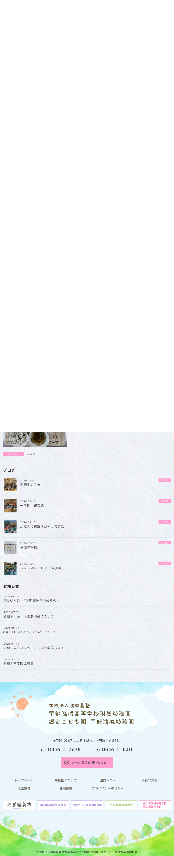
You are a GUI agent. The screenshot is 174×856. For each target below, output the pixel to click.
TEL (61, 750)
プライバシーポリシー (108, 788)
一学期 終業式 (32, 505)
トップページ (24, 780)
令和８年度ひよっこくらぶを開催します (33, 648)
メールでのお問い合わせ (89, 762)
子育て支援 (150, 780)
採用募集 (66, 788)
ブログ (31, 454)
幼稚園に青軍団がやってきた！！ (45, 526)
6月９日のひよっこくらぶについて (29, 632)
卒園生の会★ (30, 484)
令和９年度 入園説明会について (28, 616)
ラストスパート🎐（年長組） (42, 568)
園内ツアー (108, 780)
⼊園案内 (24, 788)
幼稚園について (66, 780)
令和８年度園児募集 (18, 663)
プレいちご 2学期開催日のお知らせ (31, 600)
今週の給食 (28, 547)
